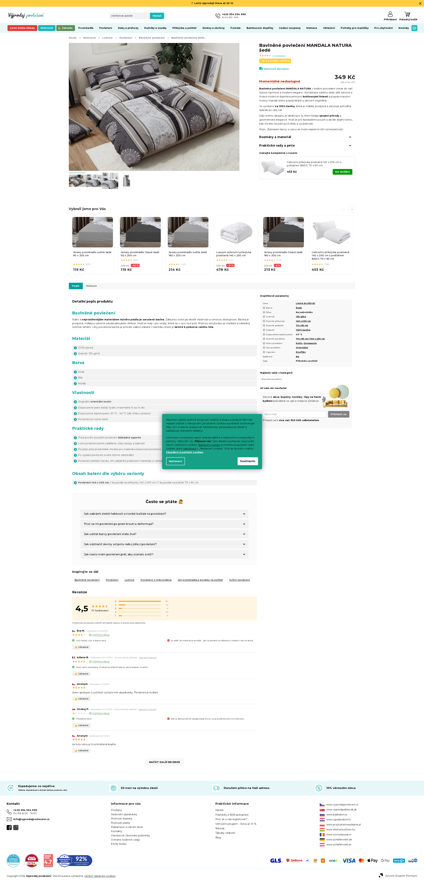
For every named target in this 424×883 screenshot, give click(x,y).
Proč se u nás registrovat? (231, 819)
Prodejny (116, 810)
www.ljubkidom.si (336, 814)
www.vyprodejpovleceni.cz (342, 804)
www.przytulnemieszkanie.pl (343, 824)
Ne (297, 356)
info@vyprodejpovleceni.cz (31, 819)
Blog (218, 837)
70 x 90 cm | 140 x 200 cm (310, 339)
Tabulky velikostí (225, 832)
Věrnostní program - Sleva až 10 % (236, 823)
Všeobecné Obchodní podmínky (130, 835)
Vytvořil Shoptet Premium (401, 875)
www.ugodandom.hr (338, 819)
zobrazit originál (147, 657)
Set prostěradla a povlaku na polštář (200, 579)
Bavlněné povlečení (86, 579)
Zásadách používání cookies (184, 452)
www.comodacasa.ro (339, 834)
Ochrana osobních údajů (125, 839)
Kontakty (116, 831)
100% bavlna (303, 330)
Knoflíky (301, 352)
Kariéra (219, 810)
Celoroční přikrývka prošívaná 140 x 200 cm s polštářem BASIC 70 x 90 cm (314, 164)
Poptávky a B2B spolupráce (232, 814)
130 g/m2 (301, 316)
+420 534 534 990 (25, 810)
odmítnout (189, 448)
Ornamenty (310, 343)
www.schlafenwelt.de (339, 839)
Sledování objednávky (124, 814)
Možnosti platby (120, 822)
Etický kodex (118, 843)
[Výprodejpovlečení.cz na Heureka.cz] (13, 860)
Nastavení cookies (209, 444)
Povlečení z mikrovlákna (156, 579)
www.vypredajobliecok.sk (341, 809)
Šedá (299, 308)
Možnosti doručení (276, 68)
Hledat (157, 15)
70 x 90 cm (302, 325)
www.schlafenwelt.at (338, 844)
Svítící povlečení (239, 579)
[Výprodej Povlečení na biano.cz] (48, 860)
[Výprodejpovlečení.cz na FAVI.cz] (31, 860)
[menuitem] (22, 28)
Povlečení (112, 579)
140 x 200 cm (303, 321)
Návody (220, 828)
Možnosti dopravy (121, 818)
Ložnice (129, 579)
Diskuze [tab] (91, 285)
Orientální (302, 347)
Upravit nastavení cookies (99, 876)
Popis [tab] (75, 285)
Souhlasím (248, 461)
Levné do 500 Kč (305, 303)
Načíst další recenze (164, 762)
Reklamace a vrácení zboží (127, 827)
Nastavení (175, 461)
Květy (299, 343)
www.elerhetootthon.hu (340, 829)
